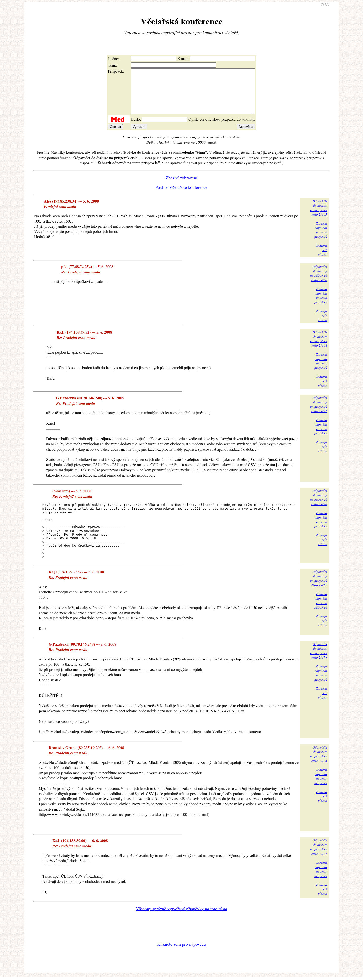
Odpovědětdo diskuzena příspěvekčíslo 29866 (318, 273)
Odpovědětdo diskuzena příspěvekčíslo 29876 (318, 754)
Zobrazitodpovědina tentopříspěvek (320, 230)
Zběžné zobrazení (181, 178)
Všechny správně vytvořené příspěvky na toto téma (181, 908)
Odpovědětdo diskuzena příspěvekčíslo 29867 (318, 578)
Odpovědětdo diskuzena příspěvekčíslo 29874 (318, 650)
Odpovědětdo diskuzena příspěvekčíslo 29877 (318, 847)
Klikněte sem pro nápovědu (181, 944)
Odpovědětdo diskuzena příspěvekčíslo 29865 (318, 208)
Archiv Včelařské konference (181, 187)
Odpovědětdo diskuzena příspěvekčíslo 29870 (318, 497)
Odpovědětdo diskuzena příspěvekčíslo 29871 (318, 404)
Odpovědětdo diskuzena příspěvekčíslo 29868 (318, 339)
